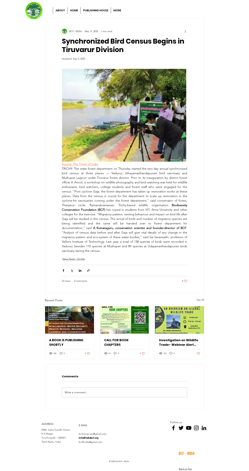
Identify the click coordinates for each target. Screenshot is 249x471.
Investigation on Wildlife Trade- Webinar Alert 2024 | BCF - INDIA (178, 342)
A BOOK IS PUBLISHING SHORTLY (66, 342)
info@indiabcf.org (89, 437)
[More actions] (185, 31)
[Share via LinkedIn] (80, 270)
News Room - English (74, 258)
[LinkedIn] (204, 428)
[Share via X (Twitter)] (71, 270)
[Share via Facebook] (63, 270)
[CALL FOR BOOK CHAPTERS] (124, 320)
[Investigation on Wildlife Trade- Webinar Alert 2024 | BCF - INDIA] (179, 320)
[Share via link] (88, 270)
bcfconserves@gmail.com (93, 433)
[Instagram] (196, 428)
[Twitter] (181, 428)
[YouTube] (188, 428)
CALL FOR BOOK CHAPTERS (116, 342)
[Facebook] (173, 428)
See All (200, 299)
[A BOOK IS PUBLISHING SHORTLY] (69, 320)
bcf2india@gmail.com (90, 441)
